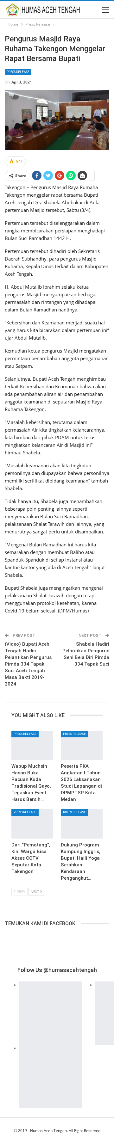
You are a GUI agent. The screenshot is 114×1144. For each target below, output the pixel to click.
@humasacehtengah (70, 970)
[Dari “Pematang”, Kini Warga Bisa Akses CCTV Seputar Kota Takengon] (32, 823)
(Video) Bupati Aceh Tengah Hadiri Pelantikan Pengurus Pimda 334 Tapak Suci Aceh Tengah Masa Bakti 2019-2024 (28, 664)
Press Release (18, 72)
